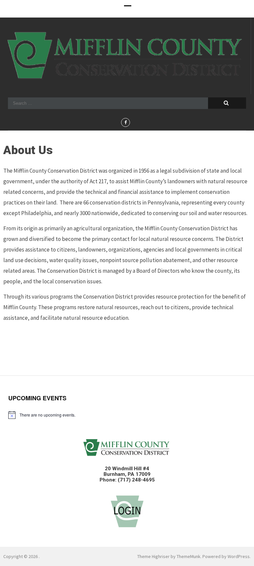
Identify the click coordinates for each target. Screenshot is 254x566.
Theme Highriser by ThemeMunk (168, 556)
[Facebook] (125, 122)
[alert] (127, 415)
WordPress (239, 556)
